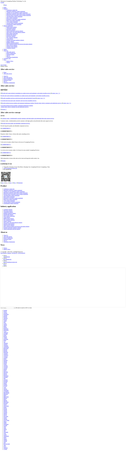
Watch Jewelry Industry (11, 45)
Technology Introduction (12, 57)
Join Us (8, 55)
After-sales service (10, 52)
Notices (8, 62)
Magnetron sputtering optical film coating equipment (18, 14)
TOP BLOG (14, 253)
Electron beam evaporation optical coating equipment (18, 15)
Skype (5, 264)
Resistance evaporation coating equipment (16, 19)
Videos (5, 49)
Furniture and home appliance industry (15, 40)
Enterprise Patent (10, 54)
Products (6, 8)
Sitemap (9, 253)
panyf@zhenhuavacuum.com (10, 168)
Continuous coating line (11, 10)
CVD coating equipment (12, 21)
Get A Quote (3, 64)
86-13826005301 (7, 259)
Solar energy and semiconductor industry (15, 32)
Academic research (10, 48)
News (5, 59)
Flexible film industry (11, 35)
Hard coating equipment (12, 18)
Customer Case (7, 58)
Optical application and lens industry (14, 31)
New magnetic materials (12, 37)
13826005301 (7, 256)
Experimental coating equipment (13, 24)
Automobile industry (11, 28)
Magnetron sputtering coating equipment (15, 11)
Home (5, 7)
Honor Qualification (11, 53)
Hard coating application (12, 33)
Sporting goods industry (11, 46)
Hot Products (4, 253)
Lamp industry (9, 38)
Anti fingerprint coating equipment (14, 16)
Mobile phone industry (11, 27)
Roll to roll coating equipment (13, 20)
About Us (6, 50)
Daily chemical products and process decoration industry (19, 44)
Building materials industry (12, 42)
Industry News (9, 61)
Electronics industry (11, 29)
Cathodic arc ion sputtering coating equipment (17, 12)
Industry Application (8, 25)
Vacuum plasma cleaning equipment (14, 23)
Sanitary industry (10, 41)
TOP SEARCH (21, 253)
